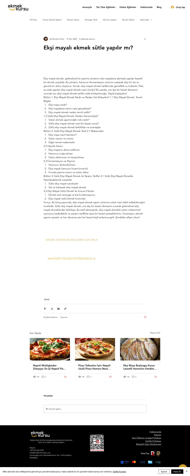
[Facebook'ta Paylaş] (45, 308)
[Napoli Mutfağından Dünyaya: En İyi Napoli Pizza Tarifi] (50, 349)
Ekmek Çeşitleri (110, 19)
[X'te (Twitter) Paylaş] (51, 308)
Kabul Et (177, 471)
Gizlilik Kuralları (119, 471)
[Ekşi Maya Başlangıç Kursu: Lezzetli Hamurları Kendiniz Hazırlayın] (140, 349)
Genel (46, 299)
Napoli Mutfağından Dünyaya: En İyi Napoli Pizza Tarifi (49, 367)
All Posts (33, 19)
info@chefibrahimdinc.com (40, 453)
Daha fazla (144, 19)
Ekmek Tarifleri (128, 19)
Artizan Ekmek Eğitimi (52, 19)
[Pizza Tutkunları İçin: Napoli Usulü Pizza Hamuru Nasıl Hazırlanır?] (95, 349)
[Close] (186, 471)
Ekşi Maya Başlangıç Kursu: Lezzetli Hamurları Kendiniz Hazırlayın (139, 367)
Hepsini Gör (155, 332)
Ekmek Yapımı (73, 19)
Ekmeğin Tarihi (91, 19)
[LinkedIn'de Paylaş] (58, 308)
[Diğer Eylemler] (144, 39)
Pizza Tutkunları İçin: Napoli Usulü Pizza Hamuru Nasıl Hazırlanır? (94, 367)
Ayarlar (164, 471)
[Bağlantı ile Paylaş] (65, 308)
